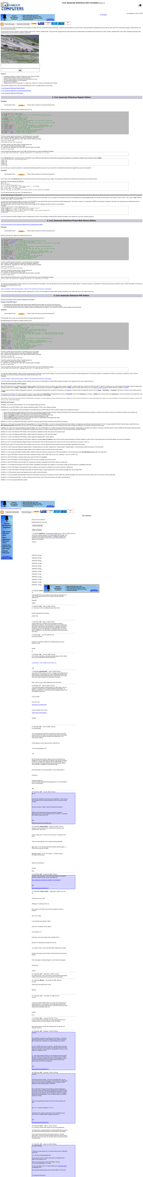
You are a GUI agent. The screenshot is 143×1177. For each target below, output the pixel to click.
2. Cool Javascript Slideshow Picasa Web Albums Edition (16, 90)
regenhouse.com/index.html (39, 704)
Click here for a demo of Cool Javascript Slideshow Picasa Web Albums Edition (22, 224)
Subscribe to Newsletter (23, 24)
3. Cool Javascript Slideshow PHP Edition (12, 93)
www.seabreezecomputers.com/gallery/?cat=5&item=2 (46, 880)
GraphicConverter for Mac (100, 387)
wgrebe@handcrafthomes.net (53, 533)
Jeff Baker (104, 14)
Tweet (54, 23)
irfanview (127, 386)
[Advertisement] (36, 8)
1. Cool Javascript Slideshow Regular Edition (13, 88)
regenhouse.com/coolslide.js (39, 712)
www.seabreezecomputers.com (40, 888)
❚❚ (20, 70)
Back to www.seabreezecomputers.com (11, 508)
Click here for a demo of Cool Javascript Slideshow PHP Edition (18, 299)
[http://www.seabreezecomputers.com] (20, 49)
